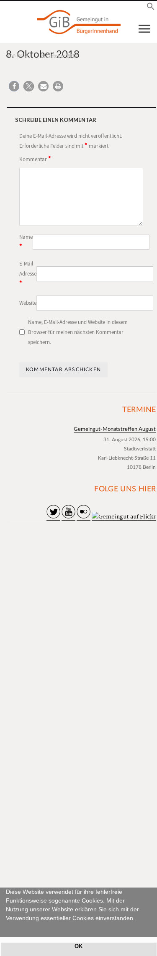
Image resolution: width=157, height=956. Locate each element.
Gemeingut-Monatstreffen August (115, 429)
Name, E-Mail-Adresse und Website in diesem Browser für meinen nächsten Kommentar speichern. (78, 332)
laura (22, 55)
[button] (7, 927)
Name (26, 241)
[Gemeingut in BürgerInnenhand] (79, 22)
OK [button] (78, 946)
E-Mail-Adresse (27, 273)
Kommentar (35, 158)
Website (27, 302)
